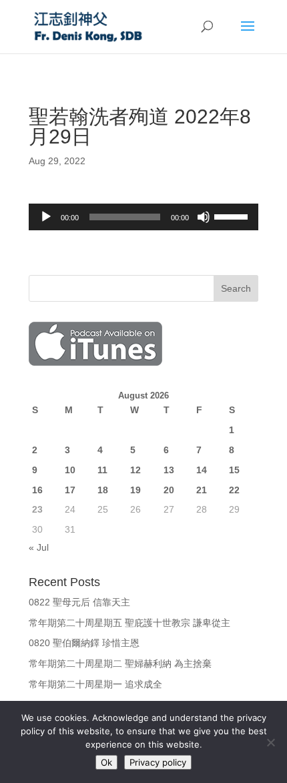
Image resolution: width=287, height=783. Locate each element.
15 (234, 470)
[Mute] (203, 217)
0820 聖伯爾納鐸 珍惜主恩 (84, 642)
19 (135, 490)
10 (70, 470)
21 (201, 490)
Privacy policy (157, 762)
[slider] (233, 216)
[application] (143, 217)
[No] (270, 742)
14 (201, 470)
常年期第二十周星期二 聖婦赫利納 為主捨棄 (120, 663)
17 (70, 490)
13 (169, 470)
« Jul (39, 547)
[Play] (46, 217)
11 (102, 470)
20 (169, 490)
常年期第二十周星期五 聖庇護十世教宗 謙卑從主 (129, 622)
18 (102, 490)
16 (37, 490)
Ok (106, 762)
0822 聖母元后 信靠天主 (79, 602)
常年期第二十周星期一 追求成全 (95, 684)
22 (234, 490)
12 (135, 470)
